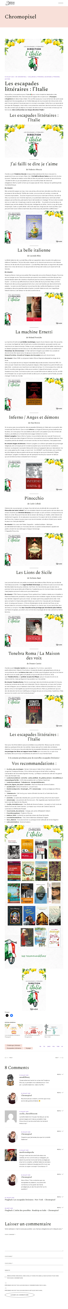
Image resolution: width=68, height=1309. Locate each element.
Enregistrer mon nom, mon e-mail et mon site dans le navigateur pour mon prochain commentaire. (33, 1277)
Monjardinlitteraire (37, 782)
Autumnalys (11, 800)
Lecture (7, 79)
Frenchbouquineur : (14, 813)
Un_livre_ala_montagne (15, 769)
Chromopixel (22, 76)
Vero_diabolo (11, 820)
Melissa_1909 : (12, 815)
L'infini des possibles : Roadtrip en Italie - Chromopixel (36, 1210)
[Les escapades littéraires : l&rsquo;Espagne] (14, 1029)
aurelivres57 (11, 787)
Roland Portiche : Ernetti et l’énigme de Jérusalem (23, 355)
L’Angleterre (9, 99)
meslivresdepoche (26, 1152)
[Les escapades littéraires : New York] (54, 1029)
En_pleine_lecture (45, 778)
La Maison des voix (25, 672)
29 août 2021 (9, 1208)
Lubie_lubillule (33, 778)
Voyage (28, 1048)
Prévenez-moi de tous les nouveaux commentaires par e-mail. (26, 1285)
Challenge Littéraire (13, 1045)
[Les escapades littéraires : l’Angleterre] (34, 1029)
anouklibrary (24, 1077)
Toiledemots (25, 782)
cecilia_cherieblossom (28, 1113)
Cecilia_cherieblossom (15, 804)
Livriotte (24, 778)
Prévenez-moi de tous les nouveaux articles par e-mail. (24, 1290)
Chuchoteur (40, 668)
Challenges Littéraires (36, 76)
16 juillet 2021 (25, 1093)
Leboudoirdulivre (13, 822)
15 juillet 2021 (9, 76)
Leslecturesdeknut (13, 778)
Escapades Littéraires (52, 76)
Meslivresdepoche (13, 789)
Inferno (31, 429)
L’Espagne (52, 96)
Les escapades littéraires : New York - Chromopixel (34, 1199)
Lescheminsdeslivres (14, 817)
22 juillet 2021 (9, 1197)
